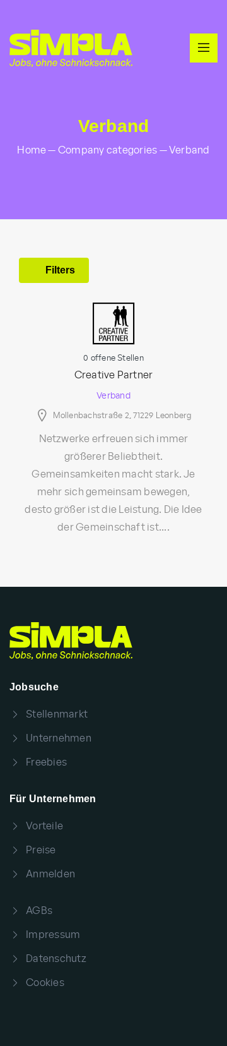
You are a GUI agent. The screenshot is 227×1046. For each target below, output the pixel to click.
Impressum (53, 935)
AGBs (39, 911)
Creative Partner (113, 375)
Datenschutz (56, 959)
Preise (40, 850)
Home (31, 150)
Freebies (46, 762)
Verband (113, 396)
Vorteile (44, 826)
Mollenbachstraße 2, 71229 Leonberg (122, 416)
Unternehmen (58, 738)
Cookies (45, 983)
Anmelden (50, 874)
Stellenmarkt (57, 714)
